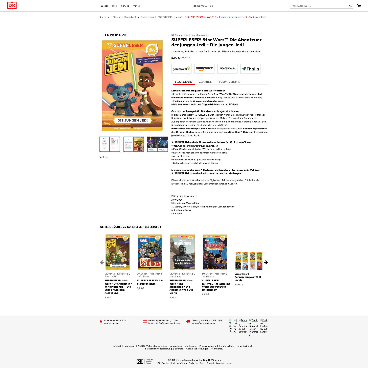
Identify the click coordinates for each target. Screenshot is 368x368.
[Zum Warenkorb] (359, 6)
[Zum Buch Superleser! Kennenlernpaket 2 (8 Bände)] (249, 261)
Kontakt (117, 345)
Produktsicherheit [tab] (230, 81)
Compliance (176, 345)
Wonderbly (217, 348)
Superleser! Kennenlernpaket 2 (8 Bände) (248, 277)
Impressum (129, 345)
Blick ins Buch (116, 35)
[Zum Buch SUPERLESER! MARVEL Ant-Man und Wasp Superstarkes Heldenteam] (215, 252)
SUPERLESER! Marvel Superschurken (150, 282)
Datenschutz (227, 345)
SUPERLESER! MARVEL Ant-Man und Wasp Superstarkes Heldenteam (216, 285)
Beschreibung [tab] (183, 81)
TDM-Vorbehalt (244, 345)
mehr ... (103, 157)
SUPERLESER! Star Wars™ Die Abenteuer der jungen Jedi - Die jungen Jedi (226, 17)
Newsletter (205, 6)
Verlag (136, 5)
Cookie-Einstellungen (197, 348)
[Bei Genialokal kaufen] (181, 69)
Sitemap (179, 348)
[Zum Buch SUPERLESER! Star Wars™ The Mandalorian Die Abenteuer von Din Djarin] (182, 252)
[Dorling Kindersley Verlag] (12, 6)
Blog (114, 5)
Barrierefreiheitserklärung (158, 348)
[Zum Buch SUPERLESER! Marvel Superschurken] (150, 252)
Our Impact (191, 345)
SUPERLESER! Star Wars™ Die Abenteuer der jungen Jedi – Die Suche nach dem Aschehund (118, 286)
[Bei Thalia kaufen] (250, 69)
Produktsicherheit (208, 345)
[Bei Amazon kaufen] (204, 69)
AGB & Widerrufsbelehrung (152, 345)
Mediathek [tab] (205, 81)
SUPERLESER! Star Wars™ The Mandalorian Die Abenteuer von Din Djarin (181, 286)
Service (125, 5)
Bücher (104, 5)
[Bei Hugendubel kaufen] (227, 69)
